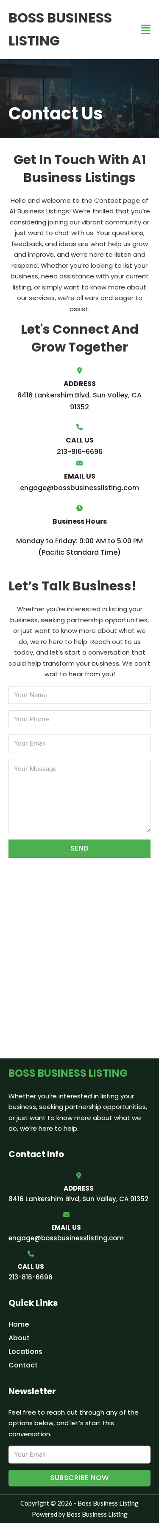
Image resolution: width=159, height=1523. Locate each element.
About (19, 1338)
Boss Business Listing (60, 29)
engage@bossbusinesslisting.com (66, 1238)
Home (18, 1324)
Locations (25, 1351)
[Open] (146, 29)
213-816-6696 (30, 1277)
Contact (23, 1365)
